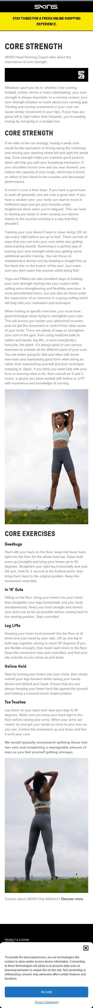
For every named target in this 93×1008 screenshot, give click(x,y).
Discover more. (72, 899)
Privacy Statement (46, 1002)
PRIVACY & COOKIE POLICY (17, 941)
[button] (85, 948)
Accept (46, 992)
